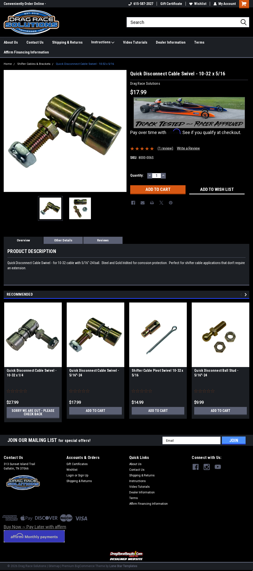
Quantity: (137, 175)
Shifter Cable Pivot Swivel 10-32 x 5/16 (157, 373)
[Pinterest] (171, 203)
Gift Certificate (171, 4)
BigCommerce (85, 566)
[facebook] (195, 467)
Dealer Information (171, 42)
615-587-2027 (143, 4)
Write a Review (188, 148)
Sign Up (83, 475)
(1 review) (165, 148)
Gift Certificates (77, 464)
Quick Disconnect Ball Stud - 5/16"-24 (216, 373)
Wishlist (200, 4)
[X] (161, 203)
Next (121, 131)
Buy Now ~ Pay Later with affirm (35, 526)
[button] (127, 556)
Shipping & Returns (67, 42)
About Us (11, 42)
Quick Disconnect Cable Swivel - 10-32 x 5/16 (85, 64)
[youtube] (218, 467)
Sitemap (54, 566)
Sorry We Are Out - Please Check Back (33, 412)
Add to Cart (95, 411)
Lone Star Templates (123, 566)
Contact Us (34, 42)
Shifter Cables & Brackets (33, 64)
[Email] (143, 203)
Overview (23, 240)
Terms (199, 42)
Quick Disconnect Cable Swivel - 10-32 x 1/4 (32, 373)
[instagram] (207, 467)
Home (8, 64)
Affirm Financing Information (26, 52)
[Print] (152, 203)
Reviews (103, 240)
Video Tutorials (135, 42)
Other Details (63, 240)
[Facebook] (133, 203)
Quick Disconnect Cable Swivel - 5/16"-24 (94, 373)
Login (70, 475)
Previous (9, 131)
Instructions (101, 42)
